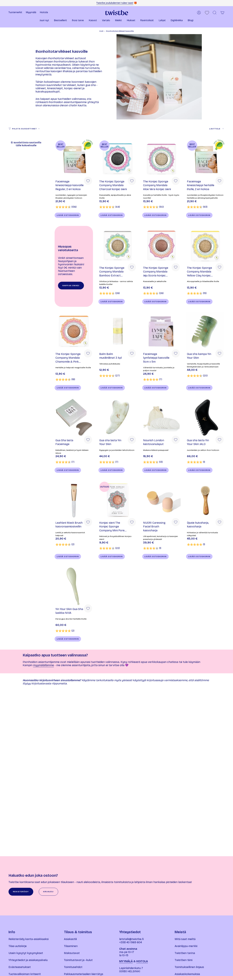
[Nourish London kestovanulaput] (161, 417)
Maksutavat (72, 953)
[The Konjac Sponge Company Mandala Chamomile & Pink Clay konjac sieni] (74, 331)
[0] (207, 13)
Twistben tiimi (183, 960)
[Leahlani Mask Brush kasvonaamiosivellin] (74, 500)
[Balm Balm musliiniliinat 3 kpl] (117, 331)
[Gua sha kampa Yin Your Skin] (205, 331)
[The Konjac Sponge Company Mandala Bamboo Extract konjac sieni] (117, 245)
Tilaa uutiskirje (18, 946)
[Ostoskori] (222, 13)
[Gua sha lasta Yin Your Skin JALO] (205, 417)
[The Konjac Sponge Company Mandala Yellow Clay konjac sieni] (205, 245)
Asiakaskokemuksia (187, 974)
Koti (101, 31)
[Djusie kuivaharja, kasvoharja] (205, 500)
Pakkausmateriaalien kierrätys (83, 974)
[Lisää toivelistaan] (88, 181)
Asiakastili (70, 939)
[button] (44, 21)
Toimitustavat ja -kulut (78, 960)
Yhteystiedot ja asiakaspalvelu (28, 960)
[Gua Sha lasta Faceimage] (74, 417)
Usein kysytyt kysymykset (26, 953)
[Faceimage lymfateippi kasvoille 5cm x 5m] (161, 331)
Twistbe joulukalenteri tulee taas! (114, 3)
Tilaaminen (71, 946)
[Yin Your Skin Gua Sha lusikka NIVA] (74, 586)
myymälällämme (43, 665)
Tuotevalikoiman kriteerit (25, 974)
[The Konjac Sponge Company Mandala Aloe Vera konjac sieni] (161, 159)
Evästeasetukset (20, 967)
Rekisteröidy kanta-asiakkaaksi (29, 939)
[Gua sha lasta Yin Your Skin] (117, 417)
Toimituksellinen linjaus (189, 967)
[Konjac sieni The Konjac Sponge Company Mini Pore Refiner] (117, 500)
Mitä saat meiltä (185, 939)
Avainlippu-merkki (186, 946)
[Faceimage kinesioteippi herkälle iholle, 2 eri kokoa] (205, 159)
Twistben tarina (185, 953)
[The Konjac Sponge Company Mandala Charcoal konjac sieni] (117, 159)
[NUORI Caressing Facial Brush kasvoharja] (161, 500)
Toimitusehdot (73, 967)
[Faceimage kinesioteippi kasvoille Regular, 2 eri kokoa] (74, 159)
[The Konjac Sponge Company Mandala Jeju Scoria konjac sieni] (161, 245)
